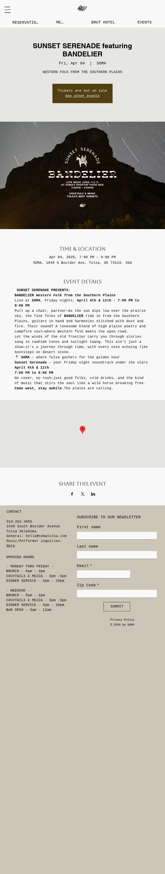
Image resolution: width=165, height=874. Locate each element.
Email (84, 566)
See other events (82, 96)
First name (89, 527)
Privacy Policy (122, 619)
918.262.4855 (19, 522)
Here (10, 546)
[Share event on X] (83, 494)
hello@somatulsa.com (46, 536)
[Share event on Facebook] (72, 494)
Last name (87, 546)
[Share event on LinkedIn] (93, 494)
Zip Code (88, 585)
